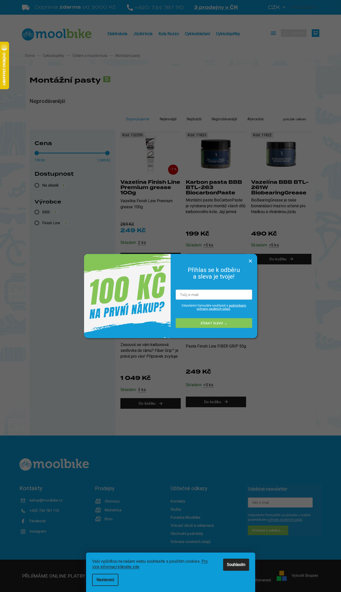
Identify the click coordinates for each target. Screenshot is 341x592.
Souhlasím (236, 564)
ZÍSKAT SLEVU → (213, 323)
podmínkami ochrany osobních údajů (221, 307)
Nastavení (105, 579)
